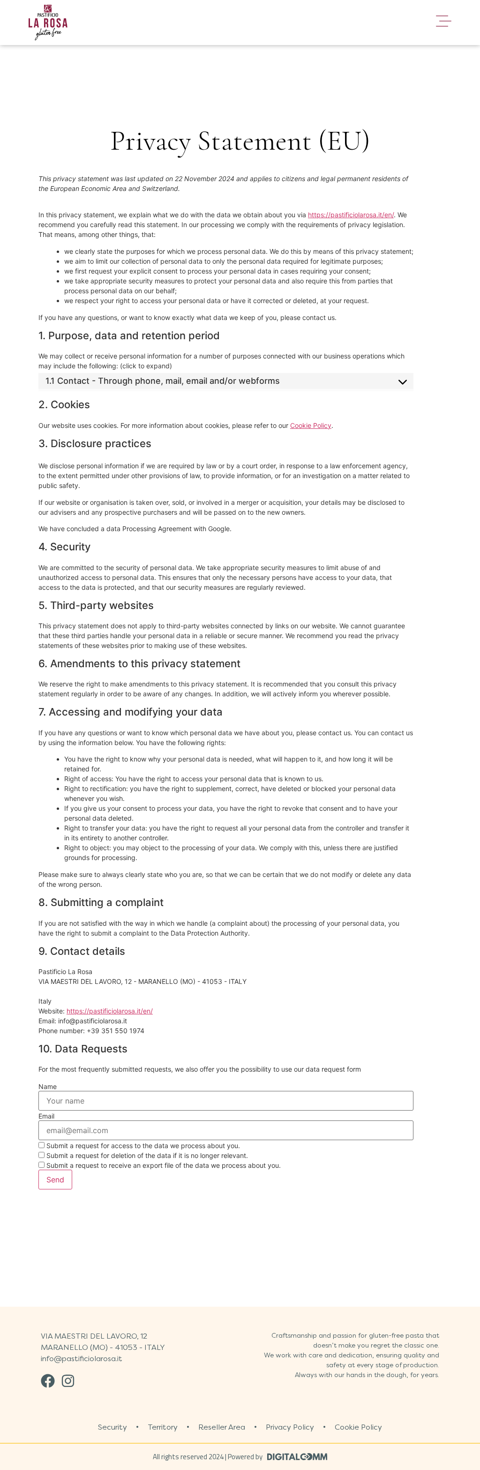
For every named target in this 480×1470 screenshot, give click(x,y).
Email (46, 1116)
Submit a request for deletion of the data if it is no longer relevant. (146, 1155)
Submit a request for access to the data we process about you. (142, 1145)
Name (47, 1086)
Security (112, 1427)
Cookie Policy (310, 425)
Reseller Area (221, 1427)
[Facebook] (48, 1381)
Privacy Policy (290, 1427)
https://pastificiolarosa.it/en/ (351, 215)
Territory (163, 1427)
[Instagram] (68, 1381)
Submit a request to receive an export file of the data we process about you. (163, 1165)
